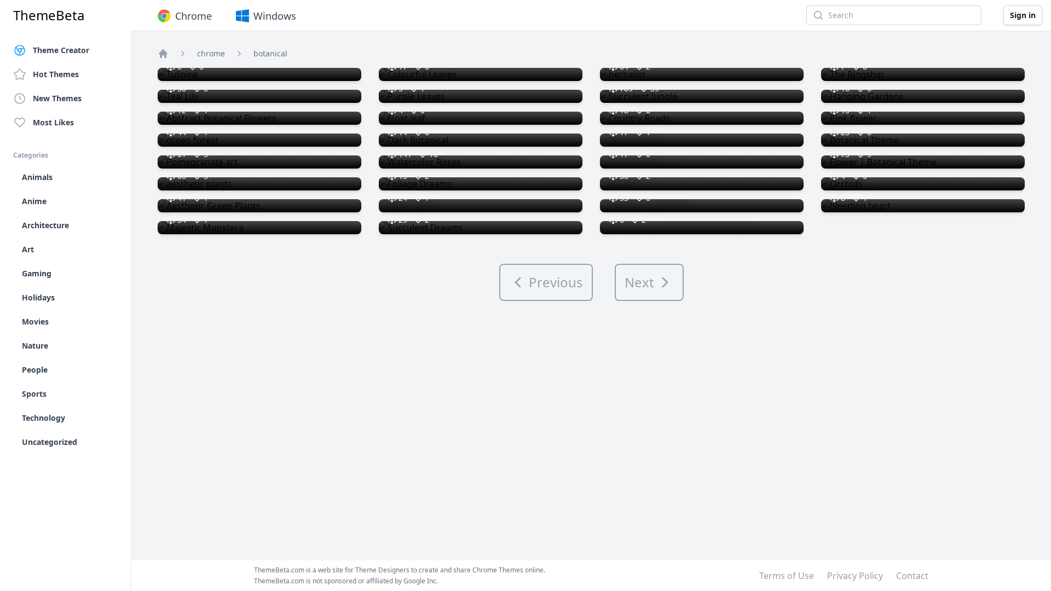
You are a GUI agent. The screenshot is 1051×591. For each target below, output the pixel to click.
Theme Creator (61, 50)
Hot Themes (56, 74)
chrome (211, 53)
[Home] (163, 53)
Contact (912, 576)
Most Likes (53, 122)
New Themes (57, 98)
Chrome (193, 15)
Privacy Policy (855, 576)
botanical (270, 53)
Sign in (1023, 15)
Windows (274, 15)
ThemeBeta (48, 15)
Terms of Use (786, 576)
